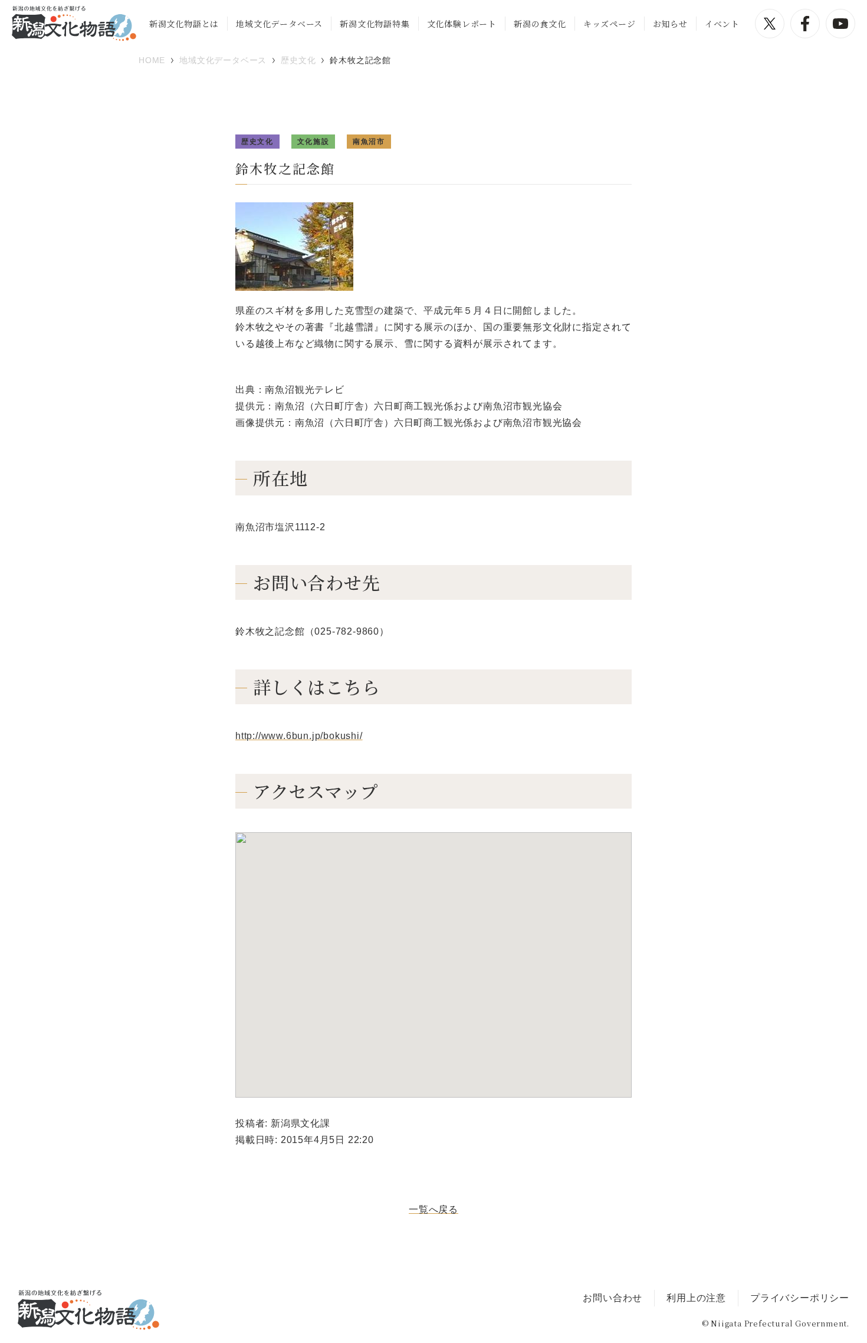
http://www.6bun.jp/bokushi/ (299, 736)
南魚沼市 (369, 141)
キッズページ (609, 23)
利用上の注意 (696, 1298)
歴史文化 (257, 141)
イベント (722, 23)
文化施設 (313, 141)
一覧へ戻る (433, 1209)
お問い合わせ (612, 1298)
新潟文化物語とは (184, 23)
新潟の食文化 (540, 23)
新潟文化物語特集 (374, 23)
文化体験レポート (462, 23)
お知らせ (670, 23)
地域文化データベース (279, 23)
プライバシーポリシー (799, 1298)
